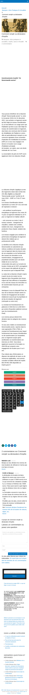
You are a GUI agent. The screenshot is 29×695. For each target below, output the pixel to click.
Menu (2, 1)
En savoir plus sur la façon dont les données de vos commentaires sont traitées (14, 560)
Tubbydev (19, 693)
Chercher (14, 576)
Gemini (14, 381)
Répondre (4, 469)
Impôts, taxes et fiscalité (16, 41)
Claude (14, 375)
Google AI (14, 378)
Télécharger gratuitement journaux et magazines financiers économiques (14, 677)
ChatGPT (14, 372)
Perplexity (14, 384)
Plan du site (22, 691)
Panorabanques (9, 644)
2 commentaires (7, 44)
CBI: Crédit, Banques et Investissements (10, 690)
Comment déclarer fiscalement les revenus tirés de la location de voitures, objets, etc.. (14, 509)
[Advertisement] (14, 61)
